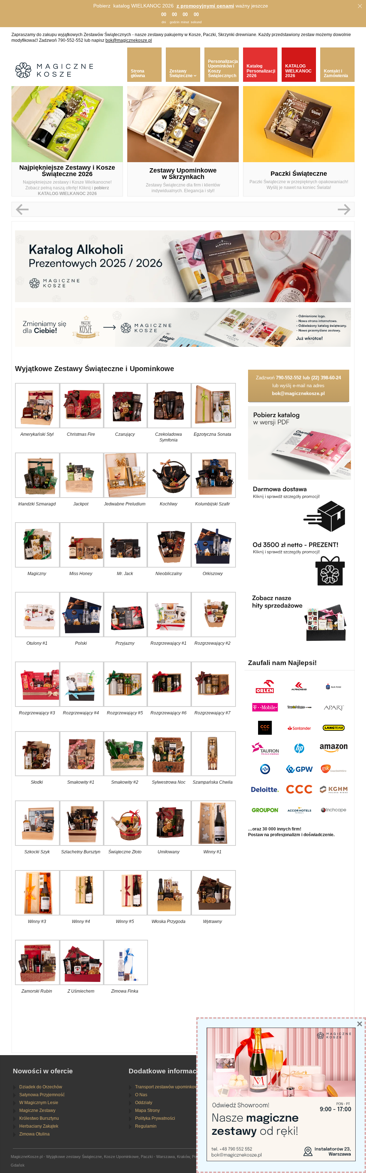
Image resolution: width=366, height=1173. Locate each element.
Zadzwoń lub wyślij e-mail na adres (298, 385)
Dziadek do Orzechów (40, 1086)
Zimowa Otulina (34, 1134)
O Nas (141, 1094)
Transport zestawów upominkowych (169, 1086)
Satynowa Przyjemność (42, 1094)
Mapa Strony (147, 1110)
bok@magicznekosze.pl (128, 40)
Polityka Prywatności (155, 1118)
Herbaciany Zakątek (38, 1126)
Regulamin (146, 1126)
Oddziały (143, 1102)
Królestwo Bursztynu (39, 1118)
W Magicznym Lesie (38, 1102)
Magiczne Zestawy (37, 1110)
